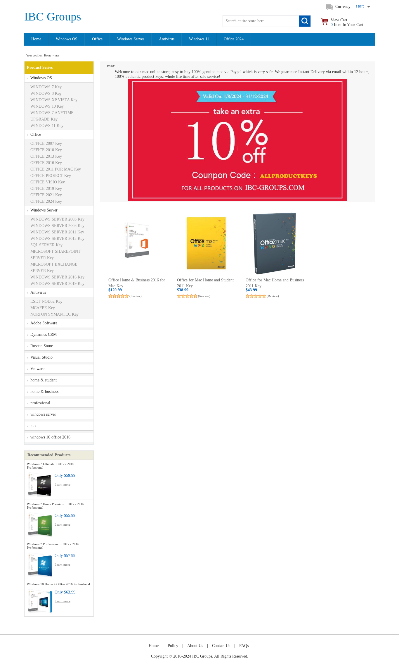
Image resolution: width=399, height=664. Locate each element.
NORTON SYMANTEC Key (54, 314)
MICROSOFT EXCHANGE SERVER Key (53, 267)
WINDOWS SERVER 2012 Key (57, 238)
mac (33, 426)
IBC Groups (52, 16)
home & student (43, 380)
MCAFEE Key (42, 308)
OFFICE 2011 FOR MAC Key (55, 169)
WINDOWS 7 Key (46, 87)
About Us (195, 646)
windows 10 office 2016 (50, 437)
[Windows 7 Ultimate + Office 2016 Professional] (40, 483)
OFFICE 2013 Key (46, 156)
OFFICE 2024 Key (46, 201)
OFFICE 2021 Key (46, 195)
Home (36, 39)
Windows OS (66, 39)
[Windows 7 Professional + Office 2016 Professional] (40, 564)
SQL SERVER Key (46, 245)
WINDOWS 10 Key (47, 106)
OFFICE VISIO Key (47, 182)
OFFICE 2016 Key (46, 163)
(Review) (135, 296)
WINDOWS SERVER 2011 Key (57, 232)
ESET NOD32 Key (46, 301)
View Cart (347, 22)
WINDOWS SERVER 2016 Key (57, 277)
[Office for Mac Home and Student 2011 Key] (206, 243)
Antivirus (166, 39)
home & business (44, 391)
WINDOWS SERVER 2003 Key (57, 219)
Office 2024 (234, 39)
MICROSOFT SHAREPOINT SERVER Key (55, 254)
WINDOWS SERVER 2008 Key (57, 225)
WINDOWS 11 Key (46, 125)
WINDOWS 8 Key (46, 93)
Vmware (37, 369)
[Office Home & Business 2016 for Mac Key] (137, 243)
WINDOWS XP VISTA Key (53, 100)
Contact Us (221, 646)
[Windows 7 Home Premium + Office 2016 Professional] (40, 524)
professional (40, 403)
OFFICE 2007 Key (46, 143)
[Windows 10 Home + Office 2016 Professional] (40, 600)
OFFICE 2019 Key (46, 188)
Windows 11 (199, 39)
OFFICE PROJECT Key (50, 175)
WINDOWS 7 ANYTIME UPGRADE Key (52, 116)
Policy (173, 646)
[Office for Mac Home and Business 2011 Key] (275, 243)
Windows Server (130, 39)
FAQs (244, 646)
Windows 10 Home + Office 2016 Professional (58, 584)
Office (97, 39)
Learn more (62, 484)
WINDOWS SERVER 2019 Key (57, 283)
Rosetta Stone (41, 346)
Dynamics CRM (43, 334)
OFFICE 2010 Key (46, 150)
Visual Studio (41, 357)
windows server (43, 414)
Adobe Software (43, 323)
